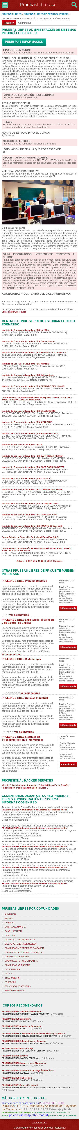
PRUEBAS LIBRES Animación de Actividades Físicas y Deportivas (33, 1034)
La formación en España (36, 788)
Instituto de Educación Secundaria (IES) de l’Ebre (25, 330)
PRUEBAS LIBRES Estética (15, 1056)
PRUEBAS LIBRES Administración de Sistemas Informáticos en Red (34, 810)
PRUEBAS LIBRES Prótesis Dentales (24, 580)
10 (42, 561)
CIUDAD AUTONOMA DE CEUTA (20, 940)
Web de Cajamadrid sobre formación (19, 785)
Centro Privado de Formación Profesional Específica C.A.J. (30, 537)
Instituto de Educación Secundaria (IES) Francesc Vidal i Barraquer (34, 352)
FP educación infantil (12, 788)
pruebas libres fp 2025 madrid (28, 1115)
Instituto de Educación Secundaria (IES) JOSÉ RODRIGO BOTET (33, 467)
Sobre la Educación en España (53, 785)
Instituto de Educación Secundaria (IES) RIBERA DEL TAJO (30, 433)
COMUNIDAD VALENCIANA (17, 965)
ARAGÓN (9, 918)
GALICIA (8, 973)
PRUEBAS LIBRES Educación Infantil (20, 1085)
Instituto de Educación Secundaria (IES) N (22, 445)
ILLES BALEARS (12, 978)
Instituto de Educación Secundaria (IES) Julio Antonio (28, 375)
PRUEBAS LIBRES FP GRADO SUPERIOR (46, 14)
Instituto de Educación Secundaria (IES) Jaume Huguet (28, 341)
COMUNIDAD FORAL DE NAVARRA (21, 961)
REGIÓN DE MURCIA (14, 990)
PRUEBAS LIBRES (11, 14)
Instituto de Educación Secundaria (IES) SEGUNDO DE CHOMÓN (33, 386)
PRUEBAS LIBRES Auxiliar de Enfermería (21, 1026)
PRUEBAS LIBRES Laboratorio (16, 1019)
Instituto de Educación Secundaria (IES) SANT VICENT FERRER (32, 456)
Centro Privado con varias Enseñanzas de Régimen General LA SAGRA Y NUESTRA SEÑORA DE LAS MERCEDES (37, 398)
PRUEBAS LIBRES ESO (51, 1103)
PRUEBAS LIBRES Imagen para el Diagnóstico (24, 1063)
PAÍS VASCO (10, 982)
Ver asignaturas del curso (14, 312)
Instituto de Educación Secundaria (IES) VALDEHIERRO (28, 411)
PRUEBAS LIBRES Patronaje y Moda (47, 1109)
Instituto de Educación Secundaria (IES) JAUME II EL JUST (30, 503)
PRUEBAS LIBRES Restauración (17, 1048)
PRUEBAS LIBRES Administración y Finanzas (24, 1041)
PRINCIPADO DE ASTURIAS (17, 986)
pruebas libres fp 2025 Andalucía (17, 1112)
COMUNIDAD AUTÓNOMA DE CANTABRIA (24, 948)
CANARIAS (10, 923)
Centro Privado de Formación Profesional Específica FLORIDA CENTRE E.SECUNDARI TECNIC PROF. (36, 549)
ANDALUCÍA (10, 914)
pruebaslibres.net (24, 1127)
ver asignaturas (19, 614)
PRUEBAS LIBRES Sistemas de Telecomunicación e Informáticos (23, 738)
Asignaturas (24, 23)
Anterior (20, 561)
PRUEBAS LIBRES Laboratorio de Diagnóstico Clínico (28, 1070)
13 (50, 561)
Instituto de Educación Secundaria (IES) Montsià (25, 364)
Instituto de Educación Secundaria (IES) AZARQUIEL (27, 422)
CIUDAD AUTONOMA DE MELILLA (20, 944)
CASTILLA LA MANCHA (15, 927)
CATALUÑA (10, 935)
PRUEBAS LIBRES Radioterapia (21, 659)
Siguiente (57, 561)
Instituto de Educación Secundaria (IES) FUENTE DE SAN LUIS (32, 526)
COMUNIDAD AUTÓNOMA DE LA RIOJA (23, 952)
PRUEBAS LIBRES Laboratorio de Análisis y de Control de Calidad (28, 621)
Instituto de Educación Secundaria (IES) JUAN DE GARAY (30, 515)
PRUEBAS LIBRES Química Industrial (25, 697)
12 (48, 561)
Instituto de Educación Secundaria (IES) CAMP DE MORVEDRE (32, 490)
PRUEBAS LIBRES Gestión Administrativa (22, 1011)
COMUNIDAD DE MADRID (17, 956)
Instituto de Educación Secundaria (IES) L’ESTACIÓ (26, 478)
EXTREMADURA (12, 969)
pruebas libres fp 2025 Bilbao (62, 1115)
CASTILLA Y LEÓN (13, 931)
